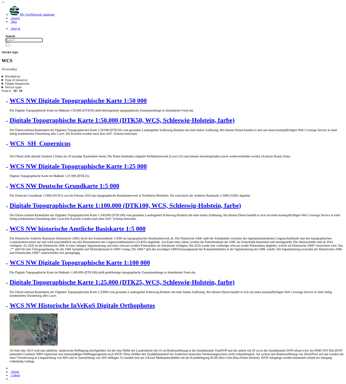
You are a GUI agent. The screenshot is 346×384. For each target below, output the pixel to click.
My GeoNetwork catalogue (37, 14)
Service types (13, 87)
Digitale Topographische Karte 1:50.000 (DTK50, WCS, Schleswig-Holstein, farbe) (122, 120)
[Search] (8, 44)
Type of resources (16, 80)
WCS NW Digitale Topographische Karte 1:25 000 (78, 166)
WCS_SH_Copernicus (40, 143)
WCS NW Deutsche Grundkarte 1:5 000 (64, 185)
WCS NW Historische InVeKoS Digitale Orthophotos (82, 305)
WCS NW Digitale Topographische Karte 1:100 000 (80, 262)
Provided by (12, 76)
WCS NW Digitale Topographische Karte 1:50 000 (78, 100)
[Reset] (10, 44)
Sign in (15, 28)
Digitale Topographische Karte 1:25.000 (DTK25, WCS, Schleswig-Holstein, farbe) (122, 282)
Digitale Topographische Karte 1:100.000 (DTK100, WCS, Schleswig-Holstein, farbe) (125, 205)
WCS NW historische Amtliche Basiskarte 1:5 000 (78, 228)
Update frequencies (17, 83)
